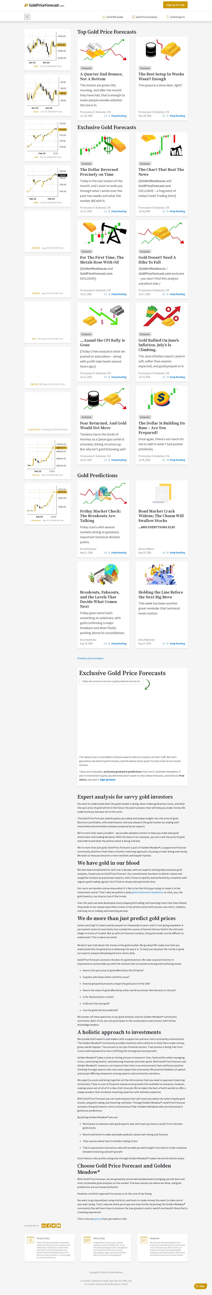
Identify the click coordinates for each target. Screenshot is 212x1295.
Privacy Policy (43, 1238)
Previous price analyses (90, 658)
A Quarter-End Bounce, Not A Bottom (101, 77)
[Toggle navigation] (27, 17)
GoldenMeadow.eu (152, 181)
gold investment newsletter (148, 892)
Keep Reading (119, 115)
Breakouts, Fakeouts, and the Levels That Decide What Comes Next (100, 599)
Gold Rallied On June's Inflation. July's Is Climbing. (158, 345)
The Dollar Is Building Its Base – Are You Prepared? (161, 428)
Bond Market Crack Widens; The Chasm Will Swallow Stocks (161, 516)
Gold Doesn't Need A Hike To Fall (157, 260)
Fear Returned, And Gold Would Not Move (103, 426)
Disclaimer (154, 1238)
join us (98, 1218)
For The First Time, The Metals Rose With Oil (102, 260)
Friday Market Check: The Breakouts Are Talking (100, 516)
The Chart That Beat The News (161, 172)
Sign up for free (175, 4)
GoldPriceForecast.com (154, 186)
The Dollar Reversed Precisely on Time (99, 172)
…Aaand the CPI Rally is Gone (102, 343)
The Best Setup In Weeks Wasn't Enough (161, 77)
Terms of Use (99, 1238)
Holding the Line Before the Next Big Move (160, 595)
